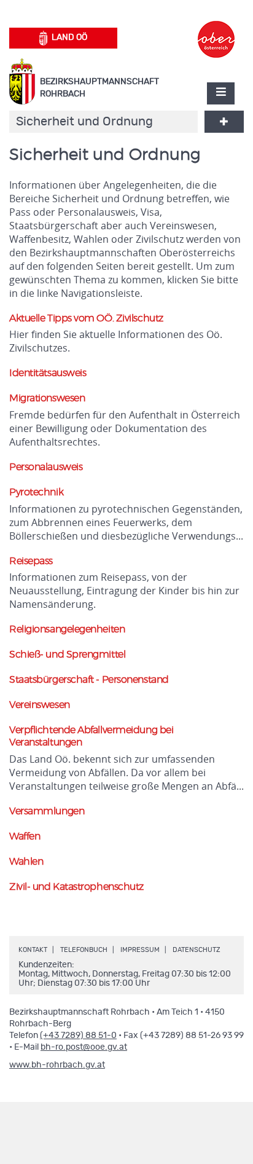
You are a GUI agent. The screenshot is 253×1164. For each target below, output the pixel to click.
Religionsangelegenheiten (67, 629)
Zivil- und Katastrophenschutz (76, 887)
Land (69, 37)
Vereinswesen (39, 705)
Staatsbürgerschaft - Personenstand (89, 680)
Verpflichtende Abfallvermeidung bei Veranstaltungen (91, 736)
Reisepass (31, 561)
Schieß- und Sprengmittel (67, 654)
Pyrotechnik (36, 492)
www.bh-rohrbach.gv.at (57, 1065)
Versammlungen (46, 811)
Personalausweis (45, 467)
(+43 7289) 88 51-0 (78, 1035)
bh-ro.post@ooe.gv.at (84, 1047)
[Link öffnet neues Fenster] (216, 28)
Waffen (24, 836)
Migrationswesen (47, 398)
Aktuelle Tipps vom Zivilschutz (86, 318)
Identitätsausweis (47, 373)
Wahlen (26, 862)
